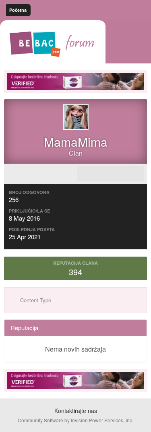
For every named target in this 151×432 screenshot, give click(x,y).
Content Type (35, 300)
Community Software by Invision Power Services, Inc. (75, 420)
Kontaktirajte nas (75, 411)
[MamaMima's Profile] (110, 173)
